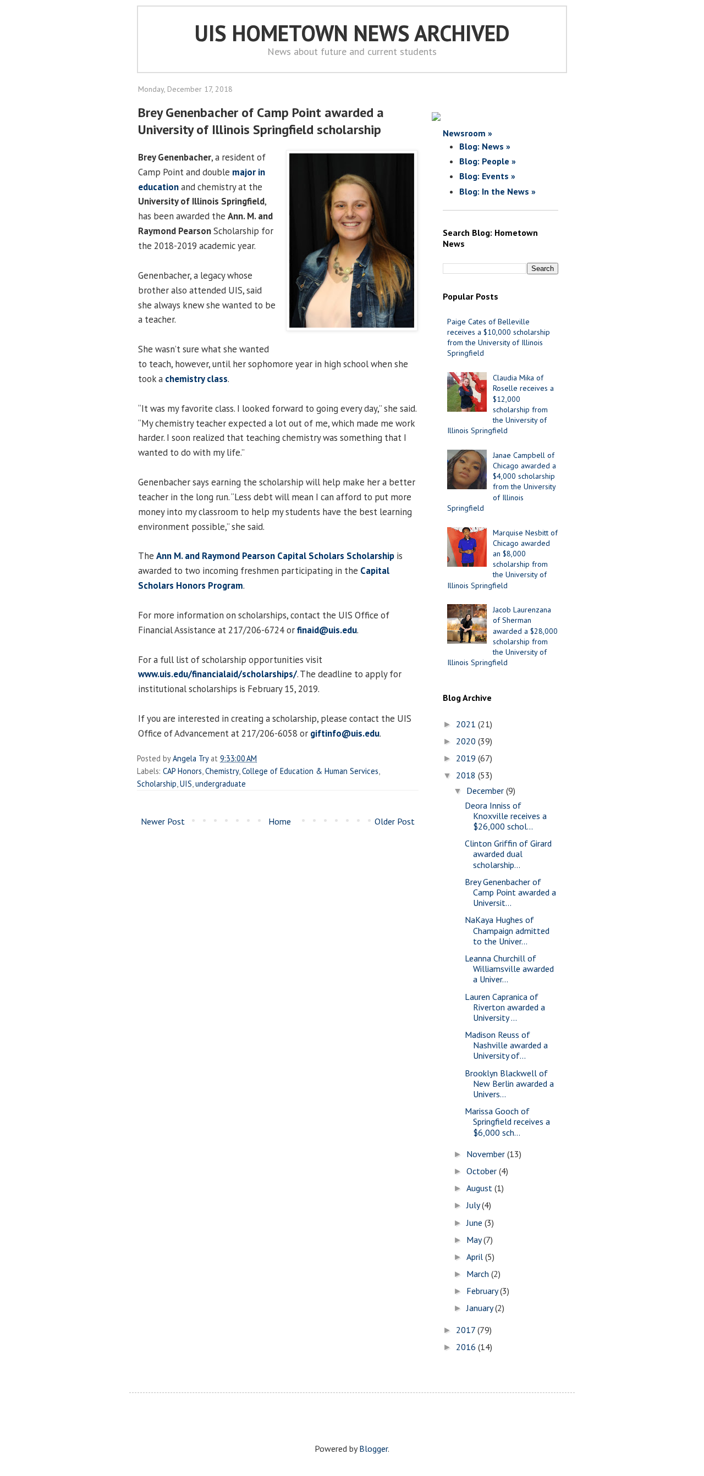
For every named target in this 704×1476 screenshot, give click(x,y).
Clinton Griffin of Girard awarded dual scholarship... (508, 854)
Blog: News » (484, 146)
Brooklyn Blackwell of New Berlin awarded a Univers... (509, 1083)
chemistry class (196, 379)
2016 (467, 1346)
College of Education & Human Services (310, 771)
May (474, 1239)
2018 (467, 775)
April (475, 1256)
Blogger (373, 1448)
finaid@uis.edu (327, 630)
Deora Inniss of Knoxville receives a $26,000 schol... (506, 816)
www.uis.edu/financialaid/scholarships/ (217, 674)
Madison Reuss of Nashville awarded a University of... (506, 1045)
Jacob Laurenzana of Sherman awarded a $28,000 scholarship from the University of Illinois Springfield (502, 636)
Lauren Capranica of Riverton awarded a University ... (505, 1007)
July (474, 1204)
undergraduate (220, 783)
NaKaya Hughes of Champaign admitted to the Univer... (507, 930)
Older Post (395, 821)
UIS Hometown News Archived (352, 33)
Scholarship (157, 783)
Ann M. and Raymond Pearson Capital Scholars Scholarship (275, 556)
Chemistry (222, 771)
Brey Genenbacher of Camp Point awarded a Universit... (510, 892)
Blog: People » (487, 161)
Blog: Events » (487, 175)
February (483, 1290)
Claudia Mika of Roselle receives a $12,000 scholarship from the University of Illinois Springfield (500, 404)
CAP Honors (182, 771)
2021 (467, 723)
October (482, 1170)
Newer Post (163, 821)
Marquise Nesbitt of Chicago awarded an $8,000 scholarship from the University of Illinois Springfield (502, 559)
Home (279, 821)
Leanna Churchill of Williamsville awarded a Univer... (509, 969)
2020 (467, 741)
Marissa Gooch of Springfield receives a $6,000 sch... (507, 1121)
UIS (186, 783)
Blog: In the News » (497, 191)
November (486, 1153)
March (478, 1273)
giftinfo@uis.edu (345, 733)
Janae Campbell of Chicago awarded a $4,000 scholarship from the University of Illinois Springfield (501, 481)
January (480, 1307)
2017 (466, 1329)
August (480, 1187)
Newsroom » (467, 133)
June (475, 1222)
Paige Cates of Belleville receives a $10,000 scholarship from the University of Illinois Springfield (498, 337)
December (486, 790)
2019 (467, 758)
